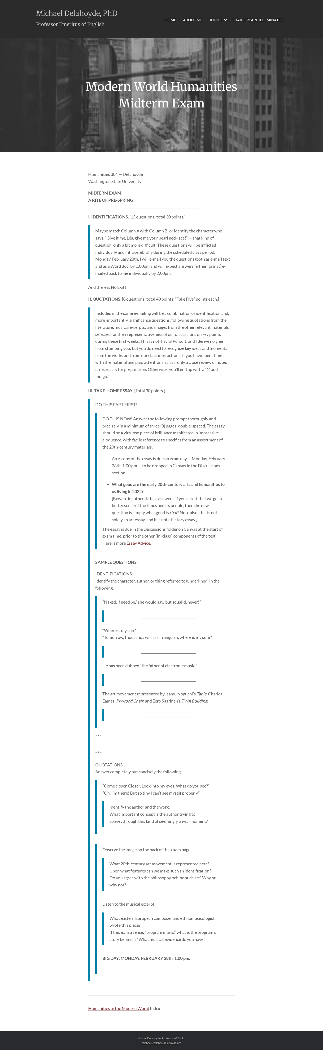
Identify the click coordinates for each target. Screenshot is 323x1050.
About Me (192, 20)
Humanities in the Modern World (118, 1008)
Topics (215, 20)
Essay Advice (138, 543)
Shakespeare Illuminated (258, 20)
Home (170, 20)
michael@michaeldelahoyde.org (161, 1043)
